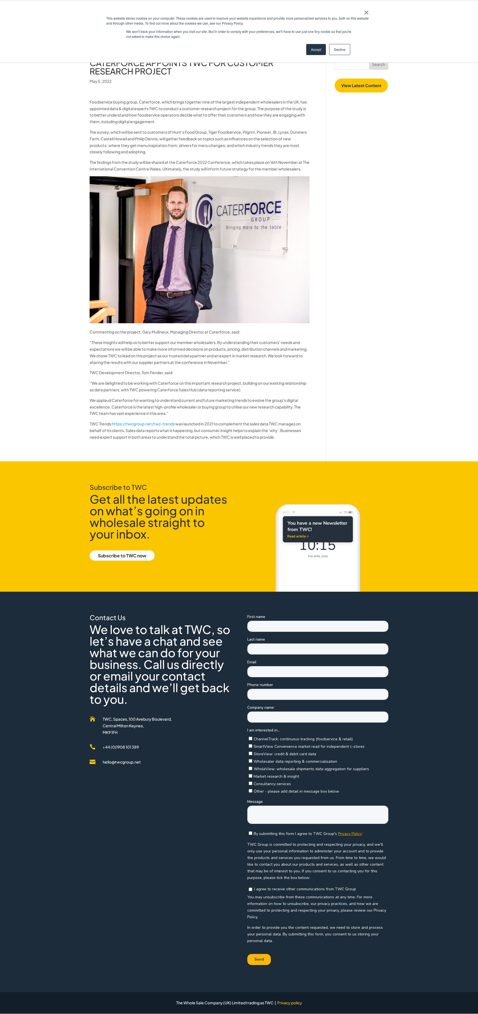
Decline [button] (339, 49)
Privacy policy (289, 1002)
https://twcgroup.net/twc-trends (143, 423)
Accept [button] (316, 49)
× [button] (366, 10)
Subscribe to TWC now (122, 555)
